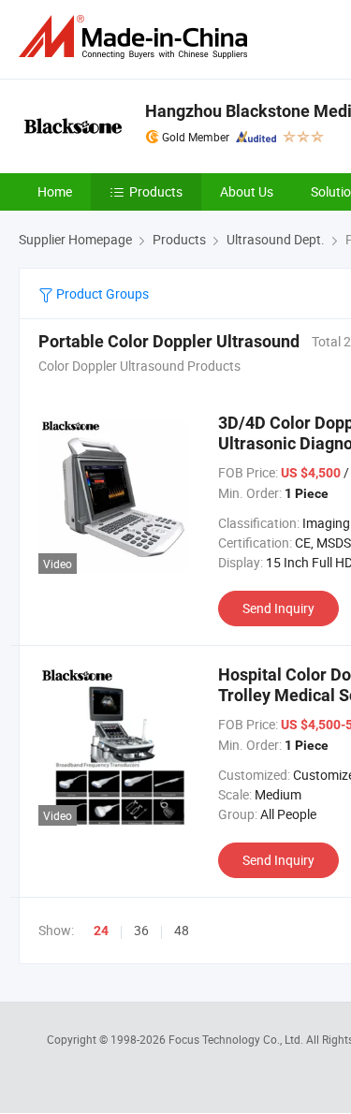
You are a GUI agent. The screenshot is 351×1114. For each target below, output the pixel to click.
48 (181, 930)
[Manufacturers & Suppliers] (137, 37)
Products (156, 191)
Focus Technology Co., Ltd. (237, 1039)
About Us (246, 191)
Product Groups (101, 293)
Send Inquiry (278, 608)
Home (54, 191)
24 (101, 930)
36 (141, 930)
